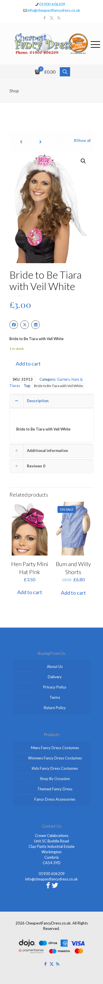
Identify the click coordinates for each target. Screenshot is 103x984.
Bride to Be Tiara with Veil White (58, 386)
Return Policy (55, 707)
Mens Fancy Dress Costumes (55, 747)
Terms (54, 697)
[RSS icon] (59, 17)
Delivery (55, 676)
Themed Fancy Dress (54, 789)
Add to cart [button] (29, 592)
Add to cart (28, 363)
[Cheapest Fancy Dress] (51, 43)
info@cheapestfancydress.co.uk (53, 10)
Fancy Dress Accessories (54, 799)
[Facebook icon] (44, 17)
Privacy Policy (54, 687)
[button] (83, 161)
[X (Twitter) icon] (51, 17)
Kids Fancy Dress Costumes (55, 768)
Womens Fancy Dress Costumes (55, 758)
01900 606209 (52, 4)
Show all (84, 140)
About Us (55, 666)
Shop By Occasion (55, 778)
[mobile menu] (95, 43)
